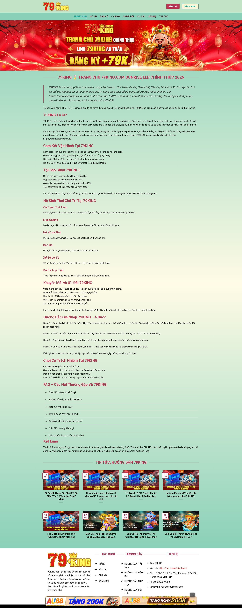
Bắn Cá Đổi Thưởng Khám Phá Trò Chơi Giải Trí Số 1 (181, 535)
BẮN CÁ (104, 16)
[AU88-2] (159, 600)
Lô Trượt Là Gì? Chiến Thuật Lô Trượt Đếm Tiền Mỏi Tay (140, 495)
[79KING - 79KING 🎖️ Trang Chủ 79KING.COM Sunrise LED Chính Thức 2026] (55, 6)
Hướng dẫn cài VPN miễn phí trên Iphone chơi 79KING (181, 495)
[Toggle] (46, 393)
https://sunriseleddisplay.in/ (173, 568)
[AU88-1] (82, 601)
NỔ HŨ (93, 16)
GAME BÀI (128, 16)
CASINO (115, 16)
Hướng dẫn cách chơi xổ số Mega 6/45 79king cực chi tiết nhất (101, 496)
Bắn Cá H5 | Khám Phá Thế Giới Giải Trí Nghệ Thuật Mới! (141, 535)
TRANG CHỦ (80, 16)
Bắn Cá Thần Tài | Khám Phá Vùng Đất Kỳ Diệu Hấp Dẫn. (101, 535)
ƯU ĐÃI (141, 16)
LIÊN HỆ (152, 16)
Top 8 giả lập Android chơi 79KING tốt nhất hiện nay (61, 535)
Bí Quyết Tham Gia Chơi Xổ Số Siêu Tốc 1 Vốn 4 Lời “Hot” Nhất (61, 496)
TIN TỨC (163, 16)
